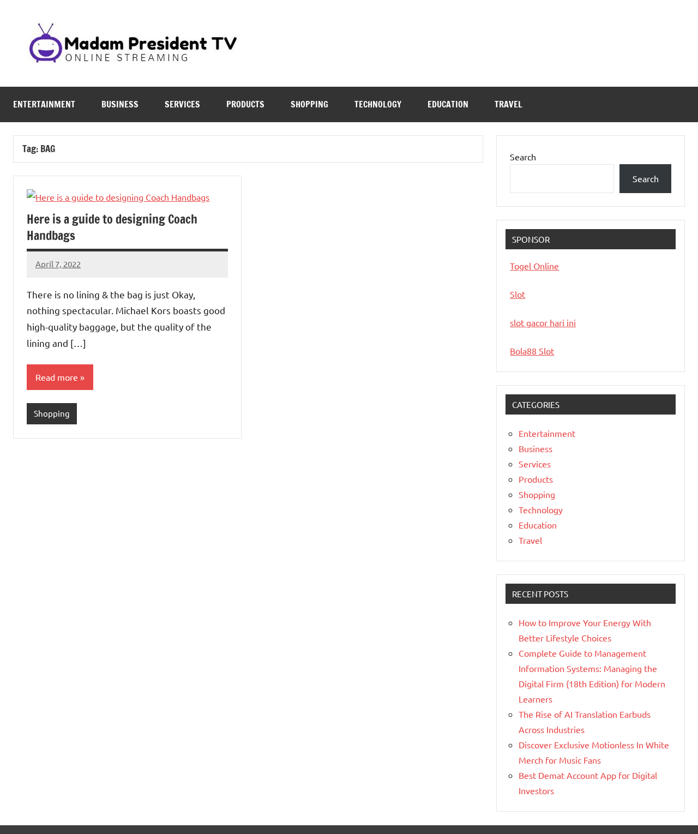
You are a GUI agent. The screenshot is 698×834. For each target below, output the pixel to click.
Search (523, 156)
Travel (508, 104)
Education (448, 104)
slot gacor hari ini (543, 322)
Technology (377, 104)
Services (182, 104)
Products (245, 104)
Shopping (309, 104)
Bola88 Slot (532, 350)
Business (120, 104)
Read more (56, 376)
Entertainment (44, 104)
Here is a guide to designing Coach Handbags (112, 227)
